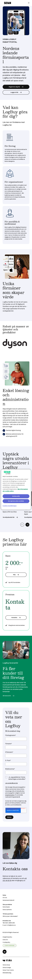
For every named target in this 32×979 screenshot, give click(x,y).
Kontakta (14, 617)
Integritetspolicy (7, 937)
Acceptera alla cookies (16, 501)
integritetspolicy (10, 795)
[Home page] (7, 3)
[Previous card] (22, 525)
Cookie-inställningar (9, 945)
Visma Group (6, 965)
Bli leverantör (7, 695)
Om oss (5, 897)
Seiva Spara (6, 907)
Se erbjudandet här (9, 517)
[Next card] (27, 525)
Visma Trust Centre (8, 970)
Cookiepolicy (6, 942)
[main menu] (29, 3)
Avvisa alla (16, 496)
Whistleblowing (7, 972)
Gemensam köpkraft (8, 900)
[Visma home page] (16, 960)
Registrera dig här (14, 87)
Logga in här (14, 92)
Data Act (5, 939)
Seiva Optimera (7, 909)
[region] (16, 489)
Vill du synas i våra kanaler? (10, 916)
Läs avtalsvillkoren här (11, 783)
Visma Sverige (7, 967)
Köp (14, 574)
